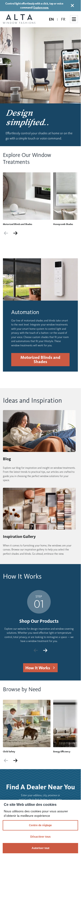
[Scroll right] (15, 233)
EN (51, 19)
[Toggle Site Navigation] (74, 19)
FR (63, 19)
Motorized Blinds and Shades (40, 359)
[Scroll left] (6, 233)
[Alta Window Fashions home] (19, 19)
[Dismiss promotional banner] (72, 5)
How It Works (37, 667)
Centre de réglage (40, 825)
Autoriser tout (40, 848)
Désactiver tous (40, 836)
